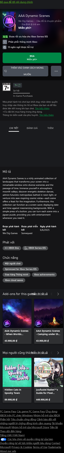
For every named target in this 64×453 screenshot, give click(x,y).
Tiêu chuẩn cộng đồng (23, 419)
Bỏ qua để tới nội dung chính (16, 2)
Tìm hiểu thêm (42, 108)
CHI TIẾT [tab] (13, 128)
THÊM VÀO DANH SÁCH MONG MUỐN (27, 71)
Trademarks (54, 447)
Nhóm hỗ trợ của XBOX (46, 415)
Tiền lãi (54, 427)
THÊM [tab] (50, 128)
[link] (17, 321)
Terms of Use (40, 447)
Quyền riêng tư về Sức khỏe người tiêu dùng (25, 443)
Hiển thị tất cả (40, 293)
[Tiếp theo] (58, 294)
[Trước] (51, 294)
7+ (16, 85)
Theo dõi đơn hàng (10, 431)
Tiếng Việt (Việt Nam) (12, 435)
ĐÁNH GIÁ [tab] (32, 128)
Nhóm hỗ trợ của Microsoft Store (30, 427)
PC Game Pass (8, 411)
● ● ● (56, 71)
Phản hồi (5, 419)
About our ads (8, 451)
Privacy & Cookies (21, 447)
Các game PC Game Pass (31, 411)
